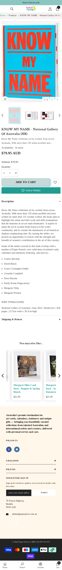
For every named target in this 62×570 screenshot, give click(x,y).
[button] (52, 99)
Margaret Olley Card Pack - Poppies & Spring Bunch (21, 388)
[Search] (12, 9)
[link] (55, 182)
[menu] (3, 9)
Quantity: (6, 167)
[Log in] (50, 9)
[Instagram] (17, 449)
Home (2, 15)
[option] (31, 2)
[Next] (59, 375)
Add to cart (26, 182)
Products (12, 15)
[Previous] (3, 375)
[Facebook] (9, 449)
